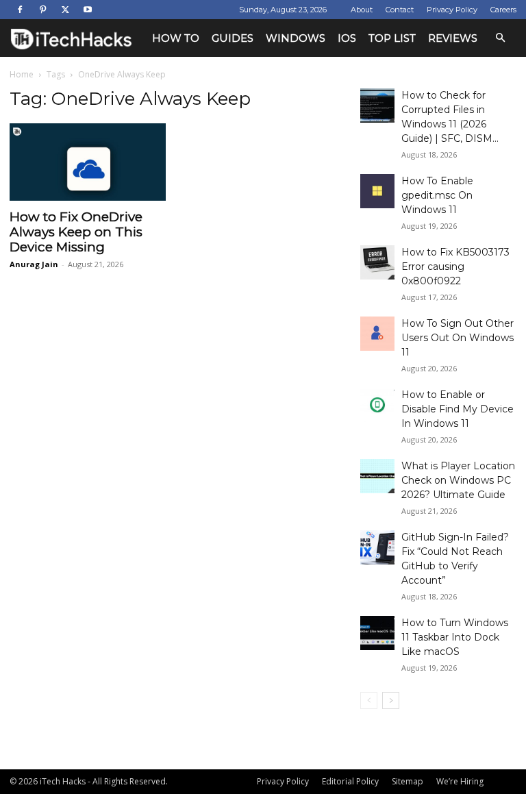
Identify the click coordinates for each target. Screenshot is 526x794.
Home (22, 74)
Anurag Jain (34, 264)
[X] (65, 9)
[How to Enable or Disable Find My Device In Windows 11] (377, 405)
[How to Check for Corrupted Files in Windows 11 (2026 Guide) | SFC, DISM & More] (377, 105)
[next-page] (390, 700)
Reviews (452, 38)
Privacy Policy (452, 9)
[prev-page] (368, 700)
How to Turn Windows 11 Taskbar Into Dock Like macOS (454, 637)
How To (175, 38)
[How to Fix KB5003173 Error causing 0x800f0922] (377, 262)
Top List (392, 38)
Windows (295, 38)
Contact (400, 9)
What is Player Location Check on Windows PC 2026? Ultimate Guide (458, 480)
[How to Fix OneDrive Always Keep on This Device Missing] (88, 162)
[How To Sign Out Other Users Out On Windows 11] (377, 334)
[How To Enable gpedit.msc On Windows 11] (377, 191)
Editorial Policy (350, 781)
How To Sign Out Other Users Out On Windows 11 (457, 337)
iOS (347, 38)
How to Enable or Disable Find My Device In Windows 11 (457, 409)
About (362, 9)
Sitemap (407, 781)
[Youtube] (87, 9)
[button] (500, 38)
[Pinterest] (42, 9)
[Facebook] (20, 9)
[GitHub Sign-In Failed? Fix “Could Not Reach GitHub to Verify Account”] (377, 547)
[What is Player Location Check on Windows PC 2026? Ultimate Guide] (377, 476)
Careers (503, 9)
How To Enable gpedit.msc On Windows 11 (437, 195)
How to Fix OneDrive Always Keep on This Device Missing (76, 232)
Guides (232, 38)
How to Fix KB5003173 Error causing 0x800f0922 (455, 266)
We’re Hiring (460, 781)
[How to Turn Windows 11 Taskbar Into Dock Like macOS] (377, 633)
